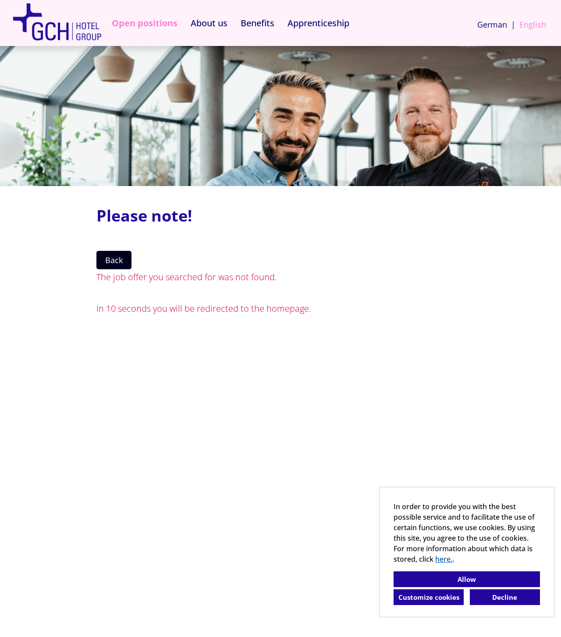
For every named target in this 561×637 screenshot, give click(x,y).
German (492, 24)
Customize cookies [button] (428, 597)
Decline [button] (504, 597)
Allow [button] (467, 579)
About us (209, 23)
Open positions (145, 23)
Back (114, 260)
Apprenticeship (318, 23)
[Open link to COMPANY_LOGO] (57, 23)
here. (443, 559)
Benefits (257, 23)
